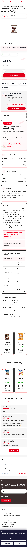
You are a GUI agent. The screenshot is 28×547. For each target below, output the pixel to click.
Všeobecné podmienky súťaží (9, 522)
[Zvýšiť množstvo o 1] (23, 71)
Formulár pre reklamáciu (8, 524)
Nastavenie (13, 539)
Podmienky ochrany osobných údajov (11, 515)
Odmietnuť (7, 543)
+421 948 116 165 (17, 108)
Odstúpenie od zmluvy (7, 526)
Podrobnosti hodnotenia (7, 16)
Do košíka (15, 75)
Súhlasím (19, 543)
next (26, 374)
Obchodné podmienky (7, 513)
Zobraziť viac (14, 450)
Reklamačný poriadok (7, 520)
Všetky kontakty (22, 473)
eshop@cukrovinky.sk (17, 104)
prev (1, 374)
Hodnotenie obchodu (14, 398)
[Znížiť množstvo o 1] (4, 71)
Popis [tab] (6, 115)
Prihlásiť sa (6, 500)
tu (17, 535)
